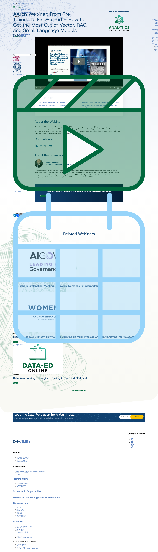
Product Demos (21, 515)
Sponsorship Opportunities (25, 3)
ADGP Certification (18, 74)
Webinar (16, 374)
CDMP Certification (22, 472)
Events (154, 19)
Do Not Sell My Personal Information (27, 548)
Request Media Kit (26, 12)
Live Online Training (22, 483)
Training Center (21, 478)
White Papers (20, 510)
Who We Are (24, 8)
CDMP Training (17, 191)
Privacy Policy (20, 545)
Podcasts (19, 513)
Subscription (20, 486)
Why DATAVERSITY (27, 9)
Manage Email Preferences (24, 537)
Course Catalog (17, 62)
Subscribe (21, 2)
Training (18, 474)
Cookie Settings (21, 547)
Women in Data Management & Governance (36, 497)
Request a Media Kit (22, 532)
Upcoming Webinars (22, 458)
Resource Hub (20, 503)
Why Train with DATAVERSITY (25, 526)
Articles (18, 507)
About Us (20, 5)
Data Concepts (20, 516)
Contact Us (24, 6)
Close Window (17, 346)
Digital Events (20, 460)
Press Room (20, 529)
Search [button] (34, 55)
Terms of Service (21, 544)
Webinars (19, 512)
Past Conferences (21, 461)
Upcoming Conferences (23, 457)
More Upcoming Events (79, 390)
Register (15, 383)
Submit (137, 416)
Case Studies (20, 509)
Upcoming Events (18, 344)
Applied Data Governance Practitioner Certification (31, 471)
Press (22, 11)
